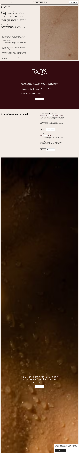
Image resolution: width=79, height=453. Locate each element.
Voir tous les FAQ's (39, 98)
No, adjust (60, 450)
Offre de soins (64, 2)
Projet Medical (12, 2)
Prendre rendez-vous (73, 2)
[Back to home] (39, 2)
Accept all (72, 450)
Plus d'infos (43, 129)
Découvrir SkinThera (4, 2)
